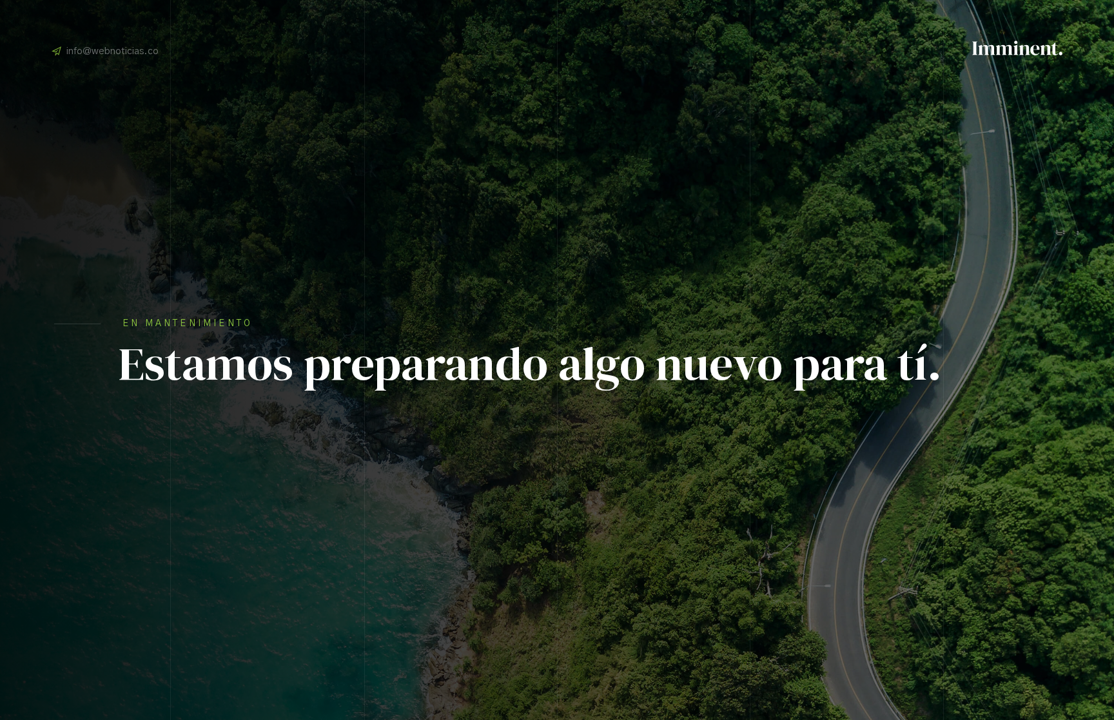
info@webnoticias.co (112, 51)
